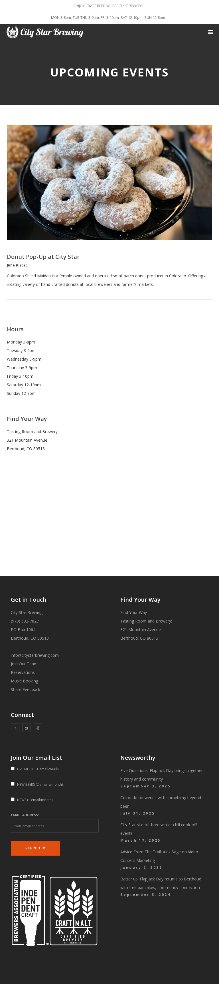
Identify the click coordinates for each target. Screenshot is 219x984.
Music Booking (24, 681)
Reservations (23, 672)
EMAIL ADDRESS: (25, 815)
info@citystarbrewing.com (35, 655)
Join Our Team (24, 663)
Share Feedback (25, 689)
